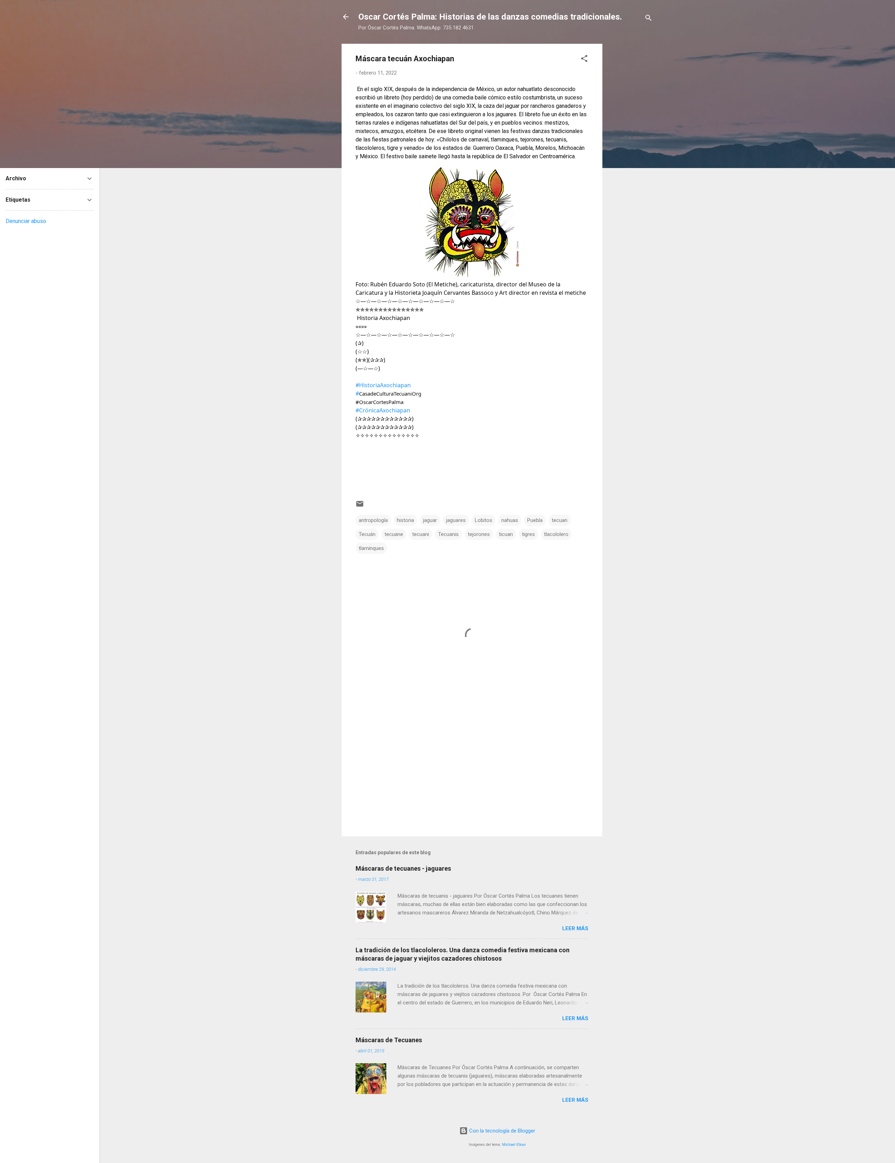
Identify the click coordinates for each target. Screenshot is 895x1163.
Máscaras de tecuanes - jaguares (403, 868)
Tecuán (367, 534)
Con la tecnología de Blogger (501, 1131)
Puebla (535, 520)
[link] (383, 385)
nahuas (509, 520)
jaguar (430, 520)
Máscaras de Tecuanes (389, 1040)
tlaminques (371, 548)
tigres (528, 534)
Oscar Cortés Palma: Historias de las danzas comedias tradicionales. (490, 17)
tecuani (420, 534)
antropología (373, 520)
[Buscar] (648, 19)
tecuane (394, 534)
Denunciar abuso (26, 221)
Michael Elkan (514, 1144)
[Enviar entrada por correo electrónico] (360, 506)
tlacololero (556, 534)
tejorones (479, 534)
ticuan (506, 534)
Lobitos (483, 520)
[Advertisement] (630, 149)
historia (405, 520)
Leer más (575, 928)
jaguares (456, 520)
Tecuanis (448, 534)
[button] (584, 59)
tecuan (559, 520)
